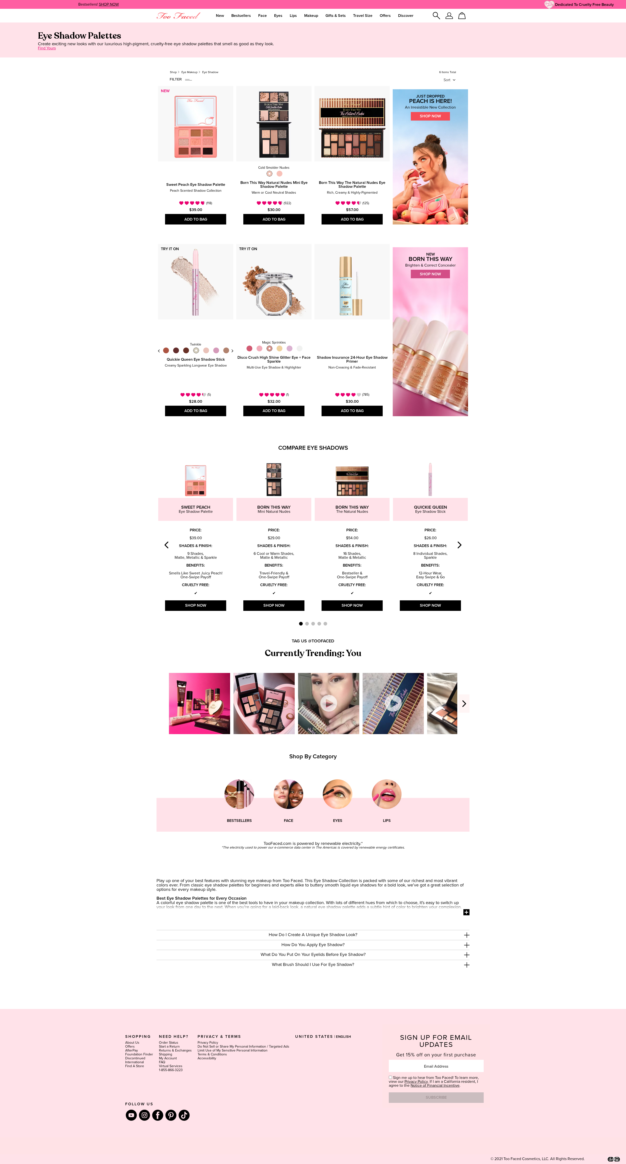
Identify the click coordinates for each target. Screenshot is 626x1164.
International (134, 1062)
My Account (168, 1058)
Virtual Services (170, 1066)
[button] (313, 935)
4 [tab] (319, 624)
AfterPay (131, 1050)
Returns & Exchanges (175, 1050)
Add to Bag (195, 219)
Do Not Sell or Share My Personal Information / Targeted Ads (243, 1046)
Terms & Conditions (212, 1054)
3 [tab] (313, 624)
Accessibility (207, 1058)
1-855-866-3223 (171, 1070)
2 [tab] (307, 624)
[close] (467, 935)
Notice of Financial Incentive (435, 1085)
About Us (132, 1042)
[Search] (436, 16)
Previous (159, 350)
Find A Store (134, 1066)
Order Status (168, 1042)
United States (314, 1037)
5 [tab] (325, 624)
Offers (130, 1046)
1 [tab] (301, 624)
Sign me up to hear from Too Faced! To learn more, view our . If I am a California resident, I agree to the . (434, 1081)
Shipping (165, 1054)
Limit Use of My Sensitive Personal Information (233, 1050)
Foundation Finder (139, 1054)
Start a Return (169, 1046)
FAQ (162, 1062)
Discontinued (135, 1058)
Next (232, 350)
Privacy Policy (208, 1042)
